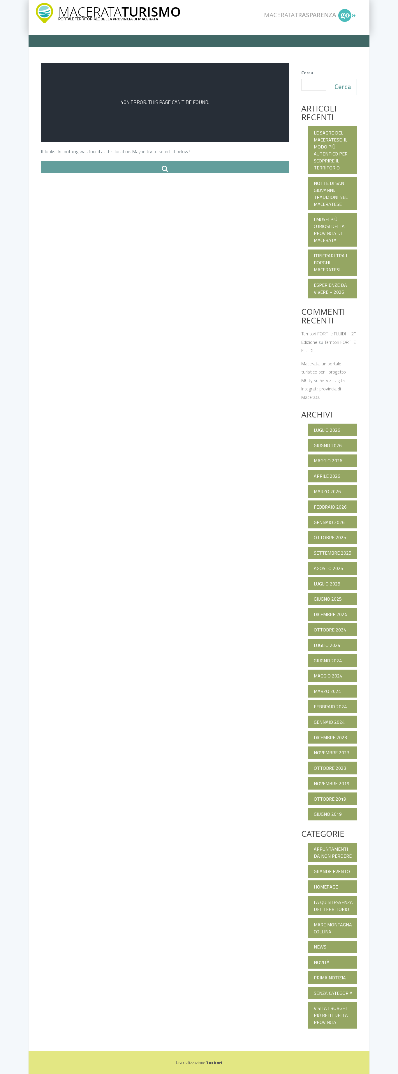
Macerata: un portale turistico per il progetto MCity (323, 372)
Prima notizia (330, 977)
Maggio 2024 (328, 675)
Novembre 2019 (331, 783)
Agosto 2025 (328, 568)
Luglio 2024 (327, 645)
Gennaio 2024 (329, 722)
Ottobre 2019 (330, 798)
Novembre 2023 (331, 752)
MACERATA (119, 11)
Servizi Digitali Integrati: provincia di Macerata (323, 389)
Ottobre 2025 (330, 537)
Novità (322, 962)
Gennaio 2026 (329, 522)
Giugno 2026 (328, 445)
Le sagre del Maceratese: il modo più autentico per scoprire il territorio (331, 150)
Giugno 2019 (328, 814)
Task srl (214, 1063)
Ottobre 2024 (330, 629)
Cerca (307, 72)
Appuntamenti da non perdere (333, 852)
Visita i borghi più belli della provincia (331, 1015)
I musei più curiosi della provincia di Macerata (329, 230)
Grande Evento (332, 871)
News (320, 946)
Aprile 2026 (327, 476)
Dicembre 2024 (330, 614)
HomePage (326, 886)
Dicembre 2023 (330, 737)
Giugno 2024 (328, 660)
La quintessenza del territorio (333, 906)
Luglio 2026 (327, 430)
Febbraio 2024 (330, 706)
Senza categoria (333, 993)
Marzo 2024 (327, 691)
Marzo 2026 (327, 491)
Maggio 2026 (328, 460)
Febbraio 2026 (330, 506)
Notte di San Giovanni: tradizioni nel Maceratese (331, 194)
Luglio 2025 (327, 583)
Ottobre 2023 (330, 768)
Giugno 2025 (328, 598)
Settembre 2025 (332, 552)
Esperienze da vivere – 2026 (330, 289)
